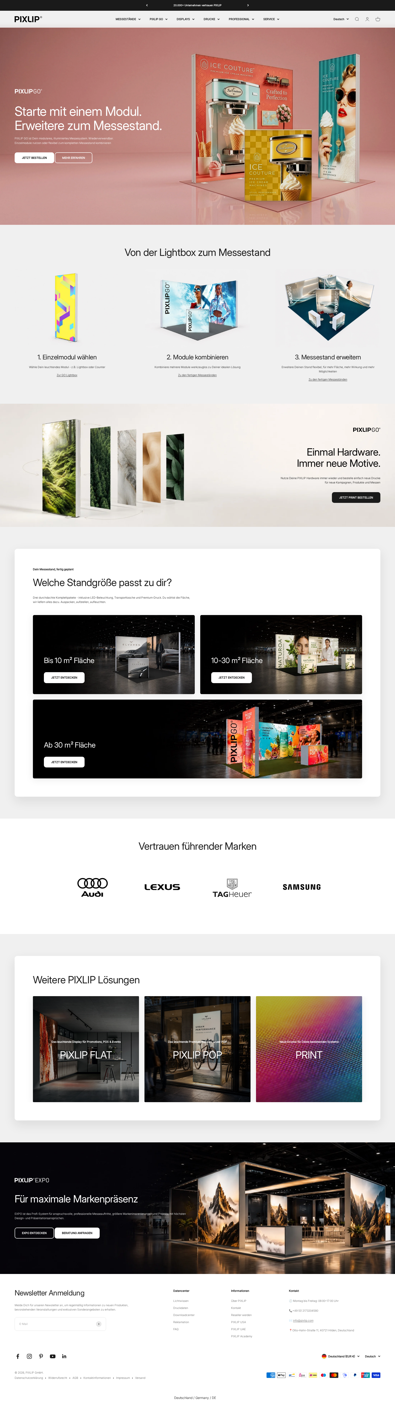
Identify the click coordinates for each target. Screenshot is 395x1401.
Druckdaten (180, 1308)
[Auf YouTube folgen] (53, 1356)
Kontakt (236, 1308)
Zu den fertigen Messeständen (197, 375)
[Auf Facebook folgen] (18, 1356)
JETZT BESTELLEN (34, 157)
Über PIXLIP (238, 1301)
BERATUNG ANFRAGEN (77, 1233)
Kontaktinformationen (97, 1378)
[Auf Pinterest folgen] (41, 1356)
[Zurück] (147, 5)
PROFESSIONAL (239, 19)
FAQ (176, 1329)
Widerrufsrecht (57, 1378)
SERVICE (269, 19)
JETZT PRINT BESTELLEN (356, 497)
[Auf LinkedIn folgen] (64, 1356)
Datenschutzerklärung (29, 1378)
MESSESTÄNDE (126, 19)
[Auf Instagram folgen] (29, 1356)
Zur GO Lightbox (67, 375)
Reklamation (181, 1322)
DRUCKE (209, 19)
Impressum (123, 1378)
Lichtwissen (181, 1301)
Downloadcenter (184, 1315)
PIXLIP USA (238, 1322)
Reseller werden (241, 1315)
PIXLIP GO (156, 19)
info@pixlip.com (303, 1320)
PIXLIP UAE (238, 1329)
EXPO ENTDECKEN (34, 1233)
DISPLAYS (183, 19)
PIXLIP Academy (241, 1336)
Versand (140, 1378)
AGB (75, 1378)
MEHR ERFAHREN (73, 157)
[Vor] (248, 5)
